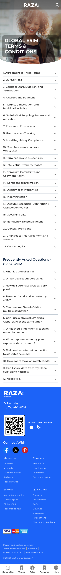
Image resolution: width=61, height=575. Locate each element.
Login (57, 5)
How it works (39, 468)
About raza (38, 463)
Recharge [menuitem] (44, 572)
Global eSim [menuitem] (8, 572)
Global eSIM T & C (35, 552)
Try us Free (38, 513)
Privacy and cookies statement (18, 545)
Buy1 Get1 (38, 508)
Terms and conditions (14, 548)
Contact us (38, 472)
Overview (8, 463)
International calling (14, 495)
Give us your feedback (44, 522)
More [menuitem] (56, 572)
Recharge (8, 477)
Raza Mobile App (12, 508)
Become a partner (42, 477)
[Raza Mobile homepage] (31, 5)
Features (37, 495)
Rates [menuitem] (32, 572)
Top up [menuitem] (21, 572)
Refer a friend (39, 517)
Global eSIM (10, 504)
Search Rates (39, 499)
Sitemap (32, 548)
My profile (9, 468)
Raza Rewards (11, 481)
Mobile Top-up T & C (13, 552)
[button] (30, 72)
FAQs (35, 504)
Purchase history (12, 472)
